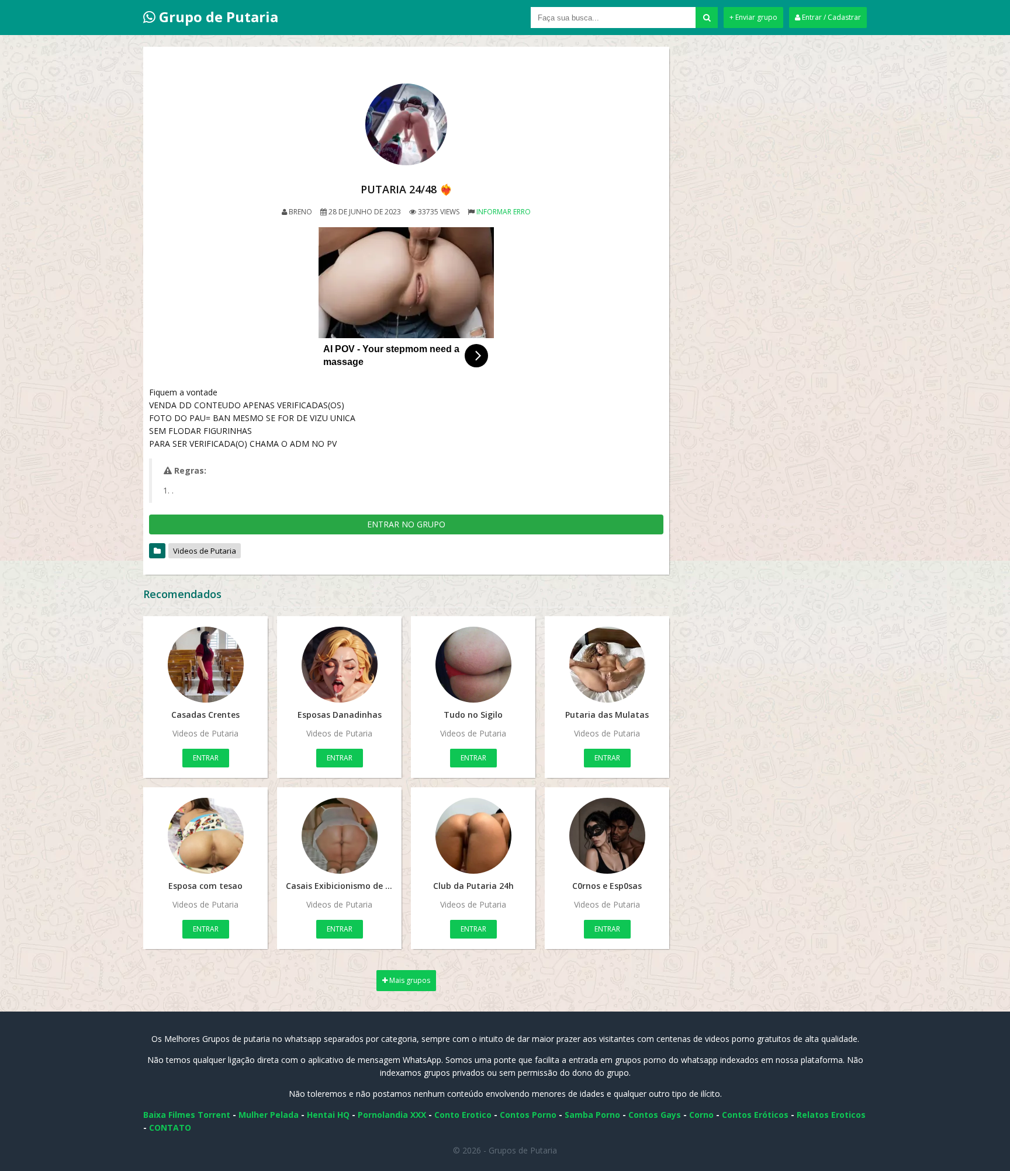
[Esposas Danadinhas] (339, 665)
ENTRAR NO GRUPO (406, 524)
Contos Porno (528, 1114)
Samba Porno (592, 1114)
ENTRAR (206, 758)
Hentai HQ (328, 1114)
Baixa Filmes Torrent (186, 1114)
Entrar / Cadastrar (830, 17)
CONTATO (170, 1127)
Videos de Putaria (204, 550)
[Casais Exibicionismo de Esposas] (339, 836)
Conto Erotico (463, 1114)
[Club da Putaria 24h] (473, 836)
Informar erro (503, 212)
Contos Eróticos (755, 1114)
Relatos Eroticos (831, 1114)
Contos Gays (654, 1114)
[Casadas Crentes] (205, 665)
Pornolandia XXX (392, 1114)
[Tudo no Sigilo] (473, 665)
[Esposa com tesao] (205, 836)
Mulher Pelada (268, 1114)
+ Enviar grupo (753, 17)
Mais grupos (409, 980)
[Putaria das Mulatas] (607, 665)
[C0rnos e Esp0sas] (607, 836)
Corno (701, 1114)
